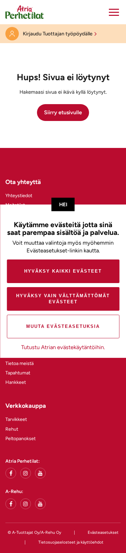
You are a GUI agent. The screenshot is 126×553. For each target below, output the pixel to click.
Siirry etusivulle (63, 112)
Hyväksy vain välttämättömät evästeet (63, 298)
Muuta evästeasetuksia (63, 326)
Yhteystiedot (18, 195)
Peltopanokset (20, 438)
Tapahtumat (17, 373)
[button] (114, 12)
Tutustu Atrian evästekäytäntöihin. (63, 347)
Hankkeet (15, 382)
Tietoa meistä (19, 363)
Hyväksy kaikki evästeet (63, 271)
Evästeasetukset (103, 532)
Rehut (11, 429)
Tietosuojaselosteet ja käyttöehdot (70, 542)
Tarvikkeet (16, 419)
